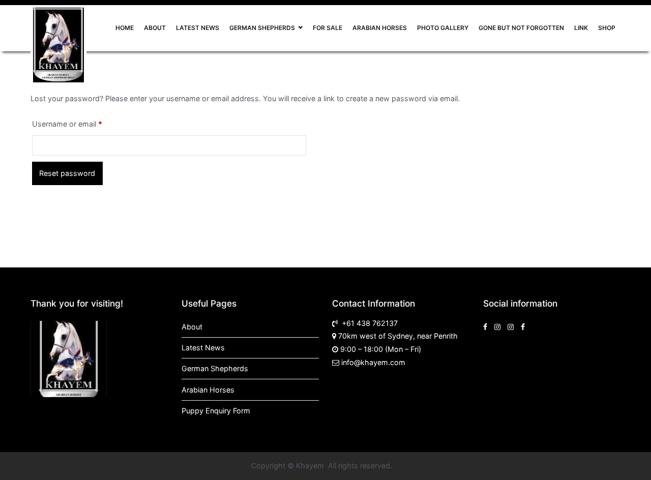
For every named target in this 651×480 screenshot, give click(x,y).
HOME (124, 28)
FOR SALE (327, 28)
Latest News (203, 347)
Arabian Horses (208, 389)
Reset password (67, 173)
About (192, 326)
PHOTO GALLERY (442, 28)
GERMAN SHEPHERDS (262, 28)
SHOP (606, 28)
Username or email (82, 123)
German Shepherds (215, 368)
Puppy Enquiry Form (216, 410)
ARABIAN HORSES (379, 28)
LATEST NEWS (197, 28)
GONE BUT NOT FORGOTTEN (521, 28)
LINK (581, 28)
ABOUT (155, 28)
